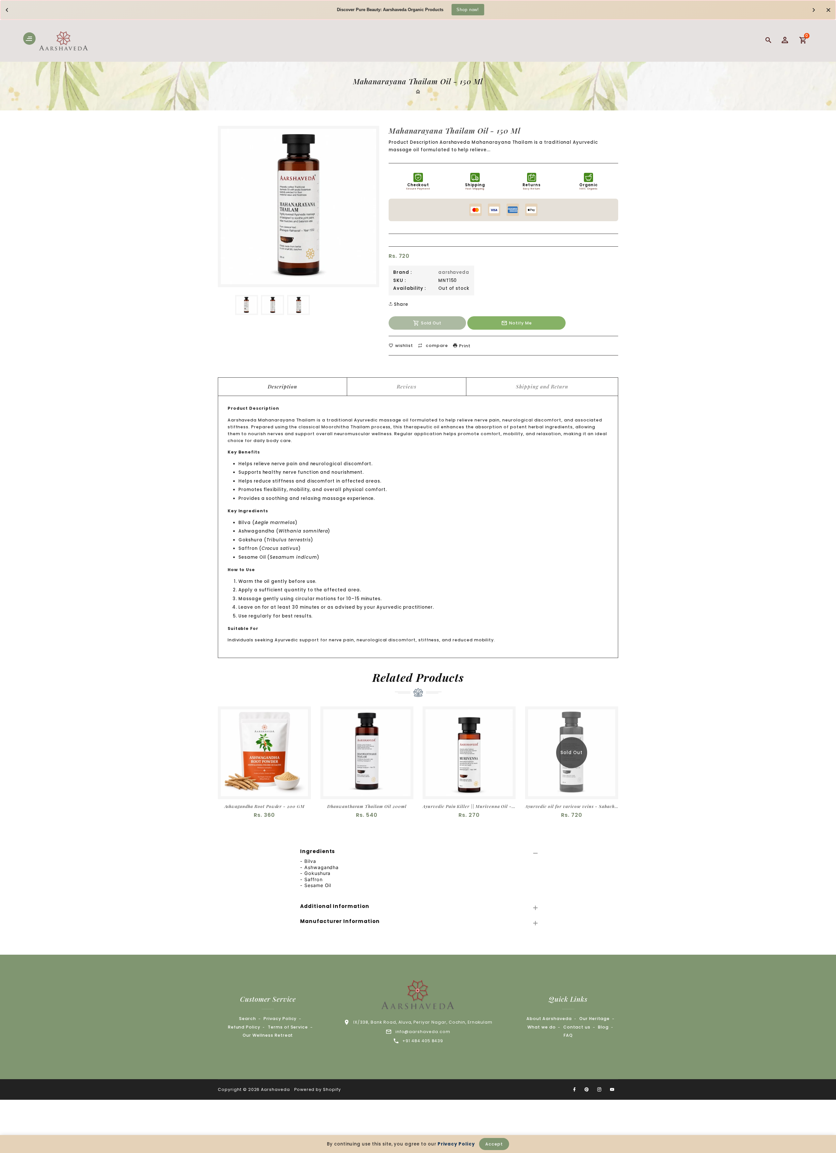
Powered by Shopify (317, 1089)
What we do (541, 1027)
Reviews (406, 386)
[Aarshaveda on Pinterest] (586, 1089)
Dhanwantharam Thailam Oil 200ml (366, 806)
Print (464, 346)
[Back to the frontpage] (418, 92)
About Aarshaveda (549, 1018)
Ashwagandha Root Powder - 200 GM (264, 806)
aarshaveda (454, 272)
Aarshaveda (275, 1089)
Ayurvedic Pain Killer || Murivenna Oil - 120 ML (469, 806)
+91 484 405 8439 (422, 1041)
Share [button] (400, 304)
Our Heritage (594, 1018)
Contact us (577, 1027)
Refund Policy (244, 1027)
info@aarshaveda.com (422, 1031)
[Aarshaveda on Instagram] (599, 1089)
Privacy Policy (280, 1018)
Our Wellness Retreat (268, 1035)
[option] (246, 305)
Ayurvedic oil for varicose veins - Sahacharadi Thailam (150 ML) (571, 806)
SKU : (399, 280)
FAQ (568, 1035)
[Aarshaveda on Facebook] (574, 1089)
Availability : (409, 288)
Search (247, 1018)
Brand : (402, 272)
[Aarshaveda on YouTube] (612, 1089)
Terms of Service (288, 1027)
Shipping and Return (542, 386)
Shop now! (467, 9)
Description (282, 386)
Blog (603, 1027)
